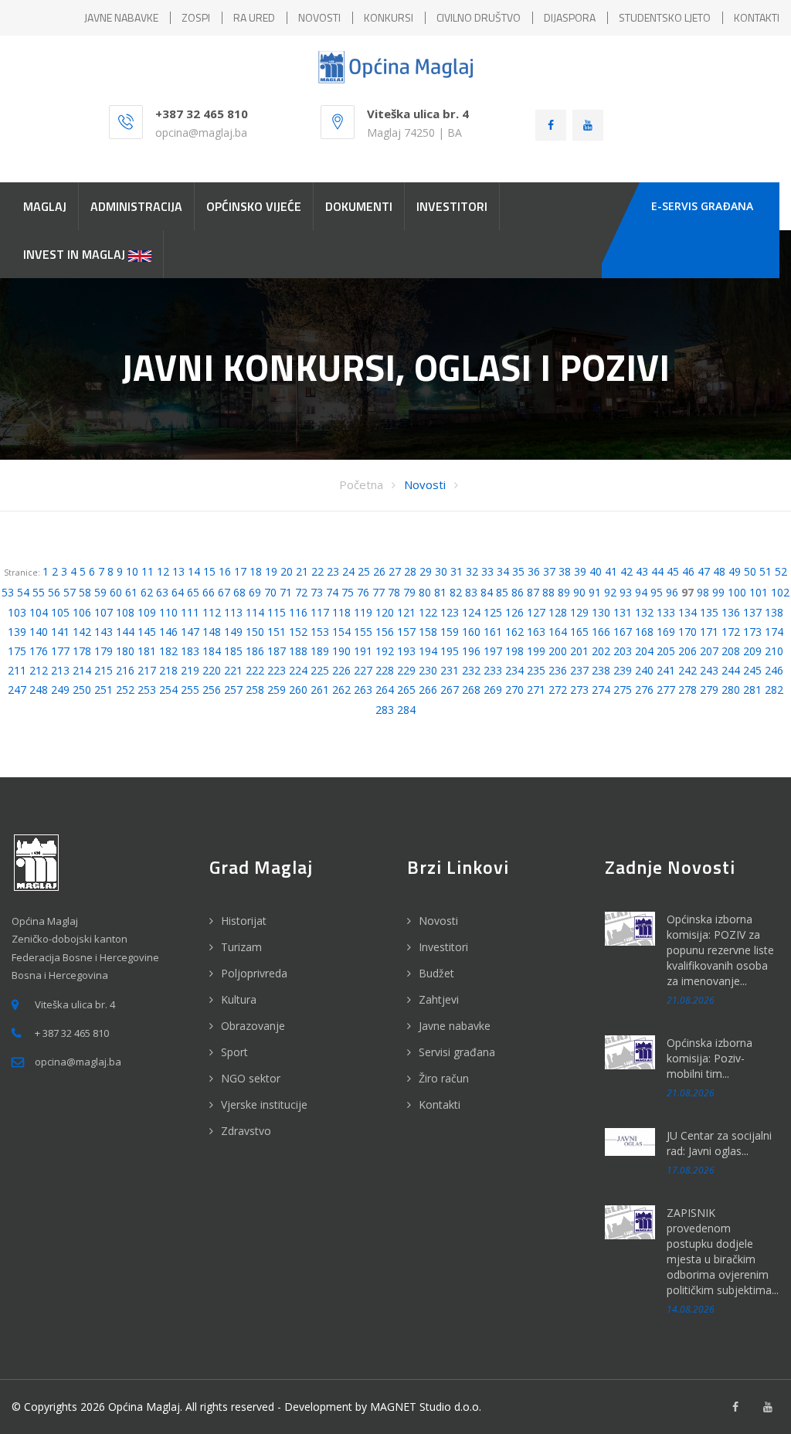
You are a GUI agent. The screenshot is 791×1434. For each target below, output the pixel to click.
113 (233, 612)
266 (428, 689)
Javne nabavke (455, 1025)
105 (60, 612)
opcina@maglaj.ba (201, 132)
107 (103, 612)
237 (579, 670)
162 (514, 631)
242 (687, 670)
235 (536, 670)
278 (687, 689)
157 (406, 631)
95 (656, 592)
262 (341, 689)
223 (276, 670)
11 (147, 571)
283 (384, 709)
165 (579, 631)
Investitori (443, 947)
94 (641, 592)
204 (644, 651)
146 (168, 631)
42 (626, 571)
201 (579, 651)
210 (774, 651)
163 (536, 631)
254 (168, 689)
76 (363, 592)
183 (190, 651)
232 (471, 670)
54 (23, 592)
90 (579, 592)
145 (146, 631)
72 (301, 592)
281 (752, 689)
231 (449, 670)
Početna (361, 484)
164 (557, 631)
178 (82, 651)
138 (774, 612)
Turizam (241, 947)
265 (406, 689)
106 (82, 612)
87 (533, 592)
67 (224, 592)
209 (752, 651)
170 (687, 631)
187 (276, 651)
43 (642, 571)
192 (384, 651)
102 (780, 592)
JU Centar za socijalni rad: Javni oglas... (719, 1143)
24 (348, 571)
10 (132, 571)
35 (518, 571)
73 (317, 592)
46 (688, 571)
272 (557, 689)
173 (752, 631)
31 (456, 571)
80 (425, 592)
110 (168, 612)
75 (347, 592)
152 (298, 631)
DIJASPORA (570, 17)
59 (100, 592)
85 (502, 592)
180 (125, 651)
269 (493, 689)
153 (320, 631)
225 (320, 670)
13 (178, 571)
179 (103, 651)
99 (718, 592)
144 (125, 631)
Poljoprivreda (254, 973)
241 (666, 670)
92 (610, 592)
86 (517, 592)
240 (644, 670)
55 (38, 592)
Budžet (436, 973)
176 (38, 651)
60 (116, 592)
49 (734, 571)
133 (666, 612)
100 (737, 592)
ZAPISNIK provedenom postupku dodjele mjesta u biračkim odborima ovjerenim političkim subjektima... (723, 1251)
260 (298, 689)
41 (611, 571)
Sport (234, 1052)
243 (709, 670)
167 (622, 631)
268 (471, 689)
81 (440, 592)
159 (449, 631)
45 (673, 571)
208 (730, 651)
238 (601, 670)
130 (601, 612)
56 (54, 592)
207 (709, 651)
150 (255, 631)
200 (557, 651)
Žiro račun (444, 1078)
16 (225, 571)
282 (774, 689)
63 (162, 592)
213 (60, 670)
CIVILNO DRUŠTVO (478, 17)
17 (240, 571)
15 (209, 571)
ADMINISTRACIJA (136, 206)
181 (146, 651)
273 (579, 689)
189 (320, 651)
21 (302, 571)
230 (428, 670)
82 (456, 592)
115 (276, 612)
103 (17, 612)
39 (580, 571)
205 (666, 651)
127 (536, 612)
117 (320, 612)
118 (341, 612)
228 (384, 670)
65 (193, 592)
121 (406, 612)
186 (255, 651)
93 (626, 592)
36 (534, 571)
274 (601, 689)
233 (493, 670)
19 (271, 571)
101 (758, 592)
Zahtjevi (439, 999)
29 (425, 571)
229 (406, 670)
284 (406, 709)
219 (190, 670)
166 (601, 631)
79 (409, 592)
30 (441, 571)
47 (704, 571)
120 (384, 612)
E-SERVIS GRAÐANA (702, 206)
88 (548, 592)
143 (103, 631)
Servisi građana (457, 1052)
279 (709, 689)
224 (298, 670)
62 (147, 592)
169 (666, 631)
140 (38, 631)
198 (514, 651)
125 (493, 612)
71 (286, 592)
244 (730, 670)
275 (622, 689)
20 (286, 571)
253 (146, 689)
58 (85, 592)
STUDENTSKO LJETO (665, 17)
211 (17, 670)
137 (752, 612)
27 (395, 571)
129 (579, 612)
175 (17, 651)
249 (60, 689)
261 (320, 689)
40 (595, 571)
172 (730, 631)
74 (332, 592)
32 (472, 571)
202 (601, 651)
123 (449, 612)
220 (211, 670)
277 (666, 689)
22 (317, 571)
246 (774, 670)
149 (233, 631)
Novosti (425, 484)
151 (276, 631)
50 (750, 571)
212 (38, 670)
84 (486, 592)
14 (194, 571)
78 (394, 592)
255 (190, 689)
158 (428, 631)
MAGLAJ (44, 206)
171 (709, 631)
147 (190, 631)
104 (38, 612)
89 (564, 592)
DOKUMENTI (358, 206)
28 (410, 571)
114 (255, 612)
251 (103, 689)
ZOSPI (196, 17)
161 (493, 631)
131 (622, 612)
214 (82, 670)
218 (168, 670)
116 (298, 612)
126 (514, 612)
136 (730, 612)
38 (564, 571)
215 (103, 670)
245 (752, 670)
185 (233, 651)
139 (17, 631)
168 (644, 631)
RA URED (254, 17)
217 (146, 670)
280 (730, 689)
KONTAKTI (756, 17)
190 (341, 651)
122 (428, 612)
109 (146, 612)
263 (363, 689)
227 (363, 670)
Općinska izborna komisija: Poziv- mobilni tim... (709, 1058)
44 (657, 571)
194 (428, 651)
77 (378, 592)
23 (333, 571)
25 (364, 571)
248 (38, 689)
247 (17, 689)
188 (298, 651)
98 (703, 592)
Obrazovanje (253, 1025)
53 (8, 592)
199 (536, 651)
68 (239, 592)
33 (487, 571)
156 (384, 631)
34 (503, 571)
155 (363, 631)
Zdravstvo (246, 1130)
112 (211, 612)
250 (82, 689)
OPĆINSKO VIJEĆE (253, 206)
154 (341, 631)
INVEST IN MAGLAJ (75, 254)
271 (536, 689)
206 (687, 651)
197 (493, 651)
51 (765, 571)
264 (384, 689)
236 (557, 670)
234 (514, 670)
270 (514, 689)
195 (449, 651)
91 (595, 592)
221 (233, 670)
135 (709, 612)
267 (449, 689)
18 (256, 571)
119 (363, 612)
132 (644, 612)
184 (211, 651)
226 (341, 670)
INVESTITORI (451, 206)
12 (163, 571)
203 (622, 651)
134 (687, 612)
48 (719, 571)
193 (406, 651)
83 (471, 592)
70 (270, 592)
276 (644, 689)
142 (82, 631)
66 (208, 592)
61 (131, 592)
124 (471, 612)
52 (781, 571)
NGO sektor (250, 1078)
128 (557, 612)
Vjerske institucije (264, 1104)
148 (211, 631)
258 (255, 689)
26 (379, 571)
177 (60, 651)
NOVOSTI (319, 17)
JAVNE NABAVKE (121, 17)
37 (549, 571)
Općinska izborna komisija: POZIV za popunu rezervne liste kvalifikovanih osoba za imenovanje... (720, 950)
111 (190, 612)
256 (211, 689)
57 (69, 592)
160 (471, 631)
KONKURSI (388, 17)
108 (125, 612)
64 (177, 592)
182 (168, 651)
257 (233, 689)
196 (471, 651)
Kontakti (439, 1104)
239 (622, 670)
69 (255, 592)
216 (125, 670)
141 (60, 631)
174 (774, 631)
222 (255, 670)
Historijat (243, 920)
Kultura (238, 999)
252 (125, 689)
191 (363, 651)
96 (672, 592)
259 (276, 689)
